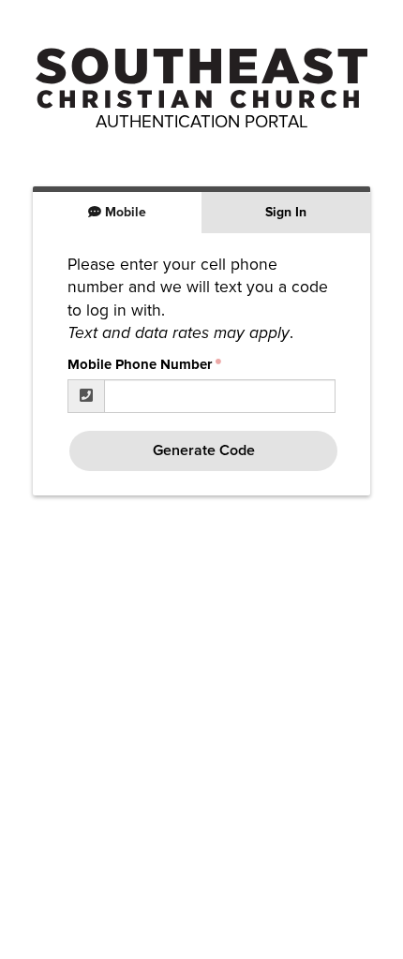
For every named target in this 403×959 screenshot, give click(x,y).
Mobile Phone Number (139, 364)
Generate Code (204, 450)
